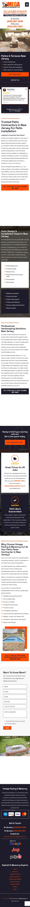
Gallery (15, 886)
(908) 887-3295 (15, 21)
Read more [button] (6, 102)
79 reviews (17, 111)
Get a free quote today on (15, 187)
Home (15, 869)
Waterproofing (15, 884)
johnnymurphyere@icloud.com (15, 836)
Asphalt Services (15, 874)
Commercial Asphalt (15, 879)
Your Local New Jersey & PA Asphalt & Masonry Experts (15, 12)
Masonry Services (15, 876)
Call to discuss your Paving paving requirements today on (15, 657)
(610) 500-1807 (15, 26)
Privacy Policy (5, 898)
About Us (15, 871)
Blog (15, 889)
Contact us (15, 80)
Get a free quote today (15, 442)
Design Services (15, 881)
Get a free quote (15, 74)
